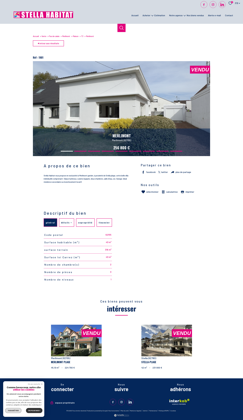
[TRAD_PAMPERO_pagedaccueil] (43, 17)
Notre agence (176, 15)
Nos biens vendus (195, 15)
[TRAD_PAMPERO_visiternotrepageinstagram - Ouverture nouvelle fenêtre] (213, 4)
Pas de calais (54, 36)
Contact (229, 15)
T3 (82, 36)
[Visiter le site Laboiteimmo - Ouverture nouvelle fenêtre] (121, 415)
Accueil (134, 15)
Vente (44, 36)
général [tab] (50, 222)
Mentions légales (135, 411)
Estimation (159, 15)
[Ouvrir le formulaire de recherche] (121, 28)
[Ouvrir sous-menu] (152, 15)
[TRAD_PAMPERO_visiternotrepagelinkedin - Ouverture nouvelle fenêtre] (222, 4)
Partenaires (153, 411)
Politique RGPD (164, 411)
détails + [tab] (66, 222)
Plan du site (124, 411)
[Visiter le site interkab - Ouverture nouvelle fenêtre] (179, 402)
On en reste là (34, 384)
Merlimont (66, 36)
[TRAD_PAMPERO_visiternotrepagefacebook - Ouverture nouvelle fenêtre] (203, 4)
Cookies (173, 411)
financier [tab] (104, 222)
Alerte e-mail (214, 15)
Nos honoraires (113, 411)
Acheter (146, 15)
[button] (67, 151)
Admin (145, 411)
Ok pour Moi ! (34, 410)
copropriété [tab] (85, 222)
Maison (75, 36)
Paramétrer (13, 410)
